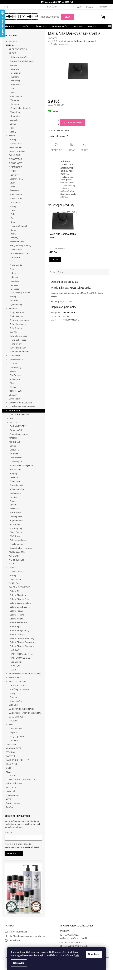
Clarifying (14, 69)
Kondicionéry (16, 96)
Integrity (13, 473)
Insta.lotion (15, 524)
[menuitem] (10, 26)
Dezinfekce (15, 202)
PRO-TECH (15, 666)
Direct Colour (16, 532)
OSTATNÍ (10, 791)
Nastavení (18, 963)
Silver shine (15, 481)
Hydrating (14, 77)
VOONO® (13, 705)
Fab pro (13, 273)
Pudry (12, 693)
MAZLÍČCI (11, 787)
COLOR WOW (15, 163)
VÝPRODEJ (11, 41)
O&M (11, 567)
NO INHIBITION (16, 560)
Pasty (13, 218)
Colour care (15, 450)
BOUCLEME (14, 155)
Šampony (14, 65)
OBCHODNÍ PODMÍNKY (70, 942)
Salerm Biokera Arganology (22, 638)
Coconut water (16, 728)
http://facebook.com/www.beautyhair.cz (27, 936)
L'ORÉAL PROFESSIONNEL (22, 406)
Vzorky (13, 132)
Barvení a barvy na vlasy (21, 548)
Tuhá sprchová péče (19, 320)
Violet (13, 92)
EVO (11, 261)
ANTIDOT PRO (16, 147)
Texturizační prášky (19, 226)
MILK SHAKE (15, 442)
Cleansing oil (16, 73)
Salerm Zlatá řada (18, 595)
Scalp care (15, 508)
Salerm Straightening (19, 630)
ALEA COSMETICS (18, 49)
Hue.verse (14, 289)
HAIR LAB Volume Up (20, 658)
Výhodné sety (16, 304)
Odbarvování (16, 430)
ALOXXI (12, 53)
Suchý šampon (17, 316)
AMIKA (12, 136)
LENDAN (13, 395)
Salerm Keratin (17, 619)
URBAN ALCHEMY (17, 685)
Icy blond (14, 454)
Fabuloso (14, 277)
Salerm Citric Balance (20, 607)
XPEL (11, 725)
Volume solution (17, 489)
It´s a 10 (13, 363)
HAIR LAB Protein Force (21, 654)
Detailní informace (56, 136)
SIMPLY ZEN (15, 677)
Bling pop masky (17, 736)
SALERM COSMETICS (19, 587)
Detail (55, 259)
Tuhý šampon (16, 328)
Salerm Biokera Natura (20, 603)
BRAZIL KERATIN (17, 151)
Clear (12, 383)
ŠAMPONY (11, 744)
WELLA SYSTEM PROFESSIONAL (25, 713)
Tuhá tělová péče (18, 324)
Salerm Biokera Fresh (20, 599)
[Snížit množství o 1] (58, 124)
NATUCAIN (14, 556)
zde (77, 955)
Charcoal (14, 740)
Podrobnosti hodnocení (85, 41)
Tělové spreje (16, 198)
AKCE (8, 799)
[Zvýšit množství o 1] (58, 121)
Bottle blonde (16, 265)
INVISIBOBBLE (16, 359)
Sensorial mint (16, 485)
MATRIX (13, 438)
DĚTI (8, 768)
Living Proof (14, 399)
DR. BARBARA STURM (19, 253)
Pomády (14, 238)
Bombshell (14, 120)
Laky (12, 210)
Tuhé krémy (15, 344)
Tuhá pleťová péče (18, 336)
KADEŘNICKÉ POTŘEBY (17, 760)
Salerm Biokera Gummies (22, 646)
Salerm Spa (15, 626)
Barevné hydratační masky (22, 61)
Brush (12, 269)
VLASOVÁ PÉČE (13, 748)
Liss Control (15, 662)
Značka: (59, 44)
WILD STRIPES (16, 717)
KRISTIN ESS (15, 391)
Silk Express (15, 375)
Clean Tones (15, 579)
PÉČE (12, 418)
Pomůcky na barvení (19, 689)
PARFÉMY (14, 776)
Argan (12, 501)
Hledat (68, 17)
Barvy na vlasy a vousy (20, 245)
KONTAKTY (52, 7)
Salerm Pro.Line (17, 611)
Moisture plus (16, 461)
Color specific (16, 516)
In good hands (16, 520)
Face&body (15, 281)
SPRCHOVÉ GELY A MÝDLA (22, 779)
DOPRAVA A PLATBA (69, 935)
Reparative (15, 84)
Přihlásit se (14, 853)
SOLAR (13, 670)
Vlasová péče (16, 143)
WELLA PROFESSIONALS (21, 709)
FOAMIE (13, 308)
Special (13, 505)
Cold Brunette (16, 457)
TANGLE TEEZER (17, 681)
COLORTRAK (15, 159)
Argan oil (14, 732)
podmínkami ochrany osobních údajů (22, 847)
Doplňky (13, 332)
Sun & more (15, 512)
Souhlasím (94, 954)
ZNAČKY (10, 45)
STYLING (14, 422)
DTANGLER (14, 257)
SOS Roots (15, 536)
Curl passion (15, 493)
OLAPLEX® (14, 583)
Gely (12, 214)
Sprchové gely (16, 179)
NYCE (12, 563)
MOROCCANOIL (17, 552)
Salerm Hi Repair (18, 634)
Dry (12, 88)
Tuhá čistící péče (18, 340)
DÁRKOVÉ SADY (14, 783)
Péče (12, 128)
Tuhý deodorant (17, 312)
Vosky (13, 234)
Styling (13, 124)
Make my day (16, 528)
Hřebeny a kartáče (18, 57)
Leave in (14, 477)
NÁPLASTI (15, 721)
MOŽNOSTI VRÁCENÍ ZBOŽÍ (73, 938)
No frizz (13, 497)
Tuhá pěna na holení (19, 351)
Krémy (13, 222)
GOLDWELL (14, 355)
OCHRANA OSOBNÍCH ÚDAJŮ (73, 946)
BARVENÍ (10, 756)
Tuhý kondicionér (18, 348)
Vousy (12, 183)
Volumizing (15, 80)
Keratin (13, 371)
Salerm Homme (17, 615)
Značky (9, 807)
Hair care (14, 285)
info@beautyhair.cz (18, 932)
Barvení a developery (20, 434)
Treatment (15, 100)
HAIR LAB (14, 650)
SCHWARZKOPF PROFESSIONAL (25, 674)
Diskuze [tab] (61, 272)
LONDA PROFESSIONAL (20, 403)
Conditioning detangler (20, 108)
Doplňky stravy (13, 803)
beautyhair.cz (15, 940)
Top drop (14, 300)
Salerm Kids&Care (18, 622)
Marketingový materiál (20, 292)
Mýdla (12, 187)
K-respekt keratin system (21, 465)
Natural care (15, 469)
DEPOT (12, 171)
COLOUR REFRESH (19, 414)
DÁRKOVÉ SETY (17, 426)
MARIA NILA (14, 410)
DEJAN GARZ (15, 167)
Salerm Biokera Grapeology (22, 642)
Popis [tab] (52, 272)
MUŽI (8, 772)
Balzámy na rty (17, 241)
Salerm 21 (14, 591)
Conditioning (15, 367)
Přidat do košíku (74, 122)
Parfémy (14, 175)
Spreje (13, 230)
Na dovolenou (12, 795)
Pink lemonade (17, 544)
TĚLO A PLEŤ (12, 764)
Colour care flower (18, 540)
